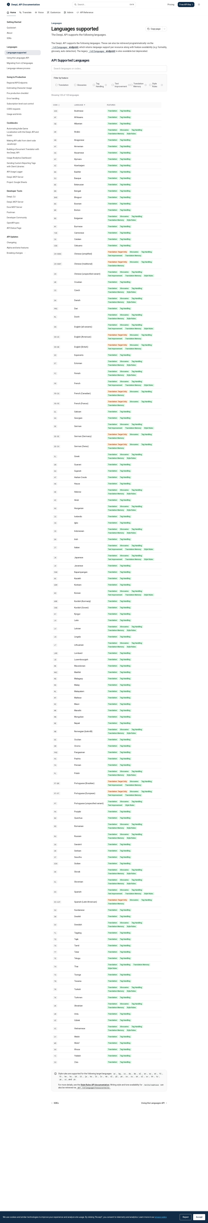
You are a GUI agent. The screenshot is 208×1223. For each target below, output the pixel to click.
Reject (185, 1217)
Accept (199, 1217)
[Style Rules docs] (162, 85)
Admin (70, 12)
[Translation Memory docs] (146, 85)
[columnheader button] (62, 105)
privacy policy (161, 1217)
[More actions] (164, 28)
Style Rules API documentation (95, 1085)
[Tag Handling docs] (106, 85)
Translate (27, 12)
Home (13, 12)
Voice (41, 12)
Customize (55, 12)
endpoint (65, 47)
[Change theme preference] (199, 4)
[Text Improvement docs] (129, 85)
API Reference (86, 12)
